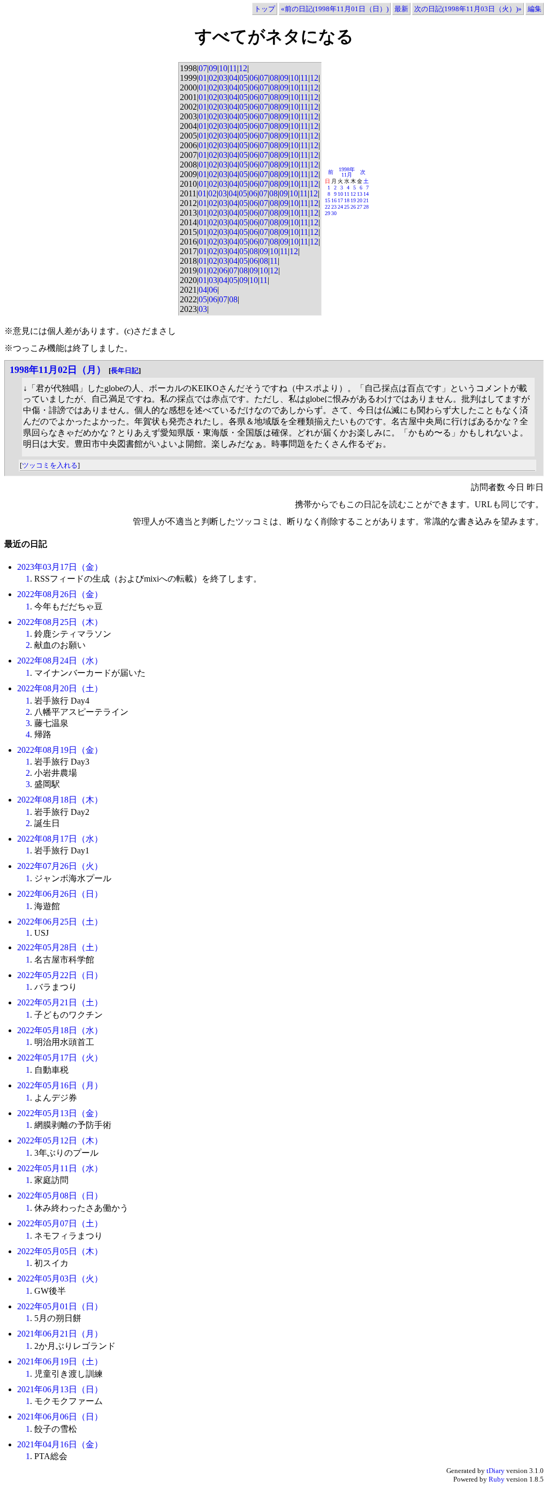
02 (213, 77)
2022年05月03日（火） (60, 1278)
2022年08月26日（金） (60, 594)
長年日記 (125, 371)
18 (346, 200)
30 (334, 213)
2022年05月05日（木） (60, 1251)
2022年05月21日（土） (60, 1002)
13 (359, 194)
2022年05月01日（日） (60, 1306)
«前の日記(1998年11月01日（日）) (335, 9)
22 (327, 207)
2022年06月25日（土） (60, 921)
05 (243, 77)
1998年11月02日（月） (58, 369)
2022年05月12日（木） (60, 1140)
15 (327, 200)
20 (359, 200)
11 (233, 68)
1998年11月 (347, 172)
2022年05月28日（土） (60, 947)
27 (359, 207)
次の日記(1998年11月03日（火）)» (468, 9)
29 (327, 213)
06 (253, 77)
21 (366, 200)
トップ (264, 9)
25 (346, 207)
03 (223, 77)
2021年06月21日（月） (60, 1333)
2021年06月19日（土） (60, 1361)
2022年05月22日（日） (60, 975)
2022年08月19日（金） (60, 749)
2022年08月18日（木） (60, 799)
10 (223, 68)
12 (243, 68)
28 (366, 207)
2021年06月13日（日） (60, 1389)
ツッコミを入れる (50, 465)
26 (353, 207)
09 (213, 68)
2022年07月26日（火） (60, 866)
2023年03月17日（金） (60, 566)
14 (366, 194)
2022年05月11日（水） (60, 1168)
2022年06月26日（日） (60, 893)
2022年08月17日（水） (60, 838)
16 (334, 200)
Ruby (497, 1479)
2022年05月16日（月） (60, 1085)
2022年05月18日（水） (60, 1030)
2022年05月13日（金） (60, 1113)
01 (203, 77)
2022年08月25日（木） (60, 622)
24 (340, 207)
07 (203, 68)
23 (334, 207)
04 (233, 77)
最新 (401, 9)
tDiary (495, 1471)
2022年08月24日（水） (60, 660)
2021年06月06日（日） (60, 1416)
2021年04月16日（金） (60, 1444)
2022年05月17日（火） (60, 1057)
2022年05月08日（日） (60, 1195)
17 (340, 200)
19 (353, 200)
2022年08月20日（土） (60, 688)
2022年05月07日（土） (60, 1223)
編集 (535, 9)
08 (274, 77)
